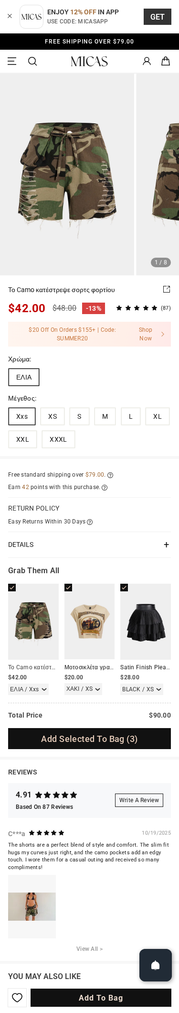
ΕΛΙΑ (24, 377)
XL (157, 416)
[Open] (155, 965)
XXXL (58, 439)
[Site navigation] (13, 61)
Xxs (22, 416)
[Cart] (165, 61)
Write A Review (139, 800)
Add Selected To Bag (89, 739)
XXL (22, 439)
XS (52, 416)
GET (157, 17)
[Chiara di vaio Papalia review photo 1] (32, 906)
